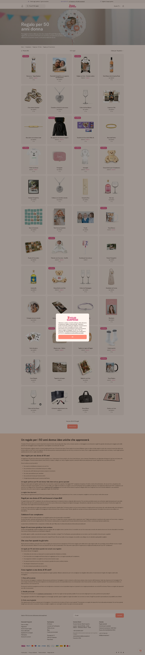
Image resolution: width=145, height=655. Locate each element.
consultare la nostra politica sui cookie (73, 333)
